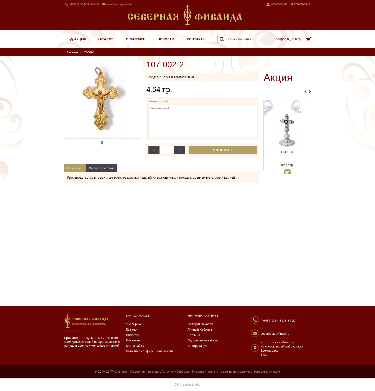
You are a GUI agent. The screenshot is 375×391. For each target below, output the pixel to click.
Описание (74, 168)
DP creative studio (188, 384)
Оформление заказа (203, 340)
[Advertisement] (287, 241)
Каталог (132, 329)
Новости (132, 335)
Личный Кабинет (200, 329)
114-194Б (287, 152)
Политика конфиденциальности (149, 351)
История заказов (200, 324)
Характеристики (101, 168)
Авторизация (197, 346)
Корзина (194, 335)
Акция (278, 78)
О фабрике (134, 324)
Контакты (133, 340)
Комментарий (158, 101)
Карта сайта (135, 346)
